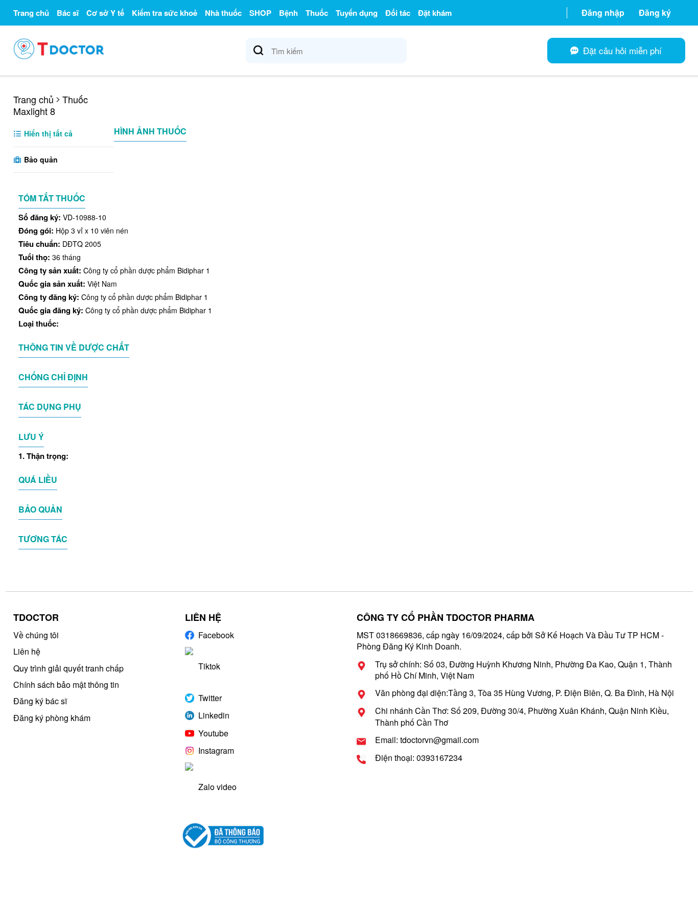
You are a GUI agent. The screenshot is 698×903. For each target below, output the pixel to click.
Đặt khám (435, 12)
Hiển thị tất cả (47, 133)
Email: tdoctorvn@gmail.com (427, 740)
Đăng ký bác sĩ (40, 701)
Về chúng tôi (36, 635)
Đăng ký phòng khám (51, 718)
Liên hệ (26, 651)
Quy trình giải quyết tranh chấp (68, 668)
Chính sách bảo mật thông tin (66, 684)
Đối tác (397, 12)
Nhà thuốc (223, 12)
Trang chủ (31, 12)
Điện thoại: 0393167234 (418, 757)
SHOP (260, 12)
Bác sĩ (68, 12)
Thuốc (317, 12)
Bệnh (288, 12)
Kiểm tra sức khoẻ (164, 12)
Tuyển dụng (357, 12)
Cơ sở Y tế (105, 12)
